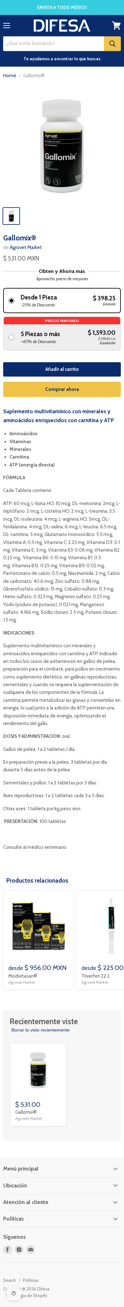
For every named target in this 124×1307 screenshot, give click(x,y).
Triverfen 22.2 (95, 976)
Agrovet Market (26, 247)
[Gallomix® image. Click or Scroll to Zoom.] (62, 144)
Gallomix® (26, 1112)
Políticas (30, 1280)
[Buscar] (112, 43)
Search (9, 1280)
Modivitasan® (22, 976)
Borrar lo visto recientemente (40, 1029)
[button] (62, 300)
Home (9, 75)
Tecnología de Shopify (26, 1295)
